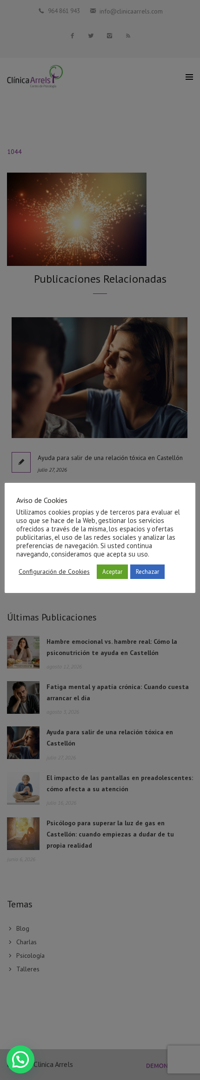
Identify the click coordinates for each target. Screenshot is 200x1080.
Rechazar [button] (147, 572)
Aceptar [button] (112, 572)
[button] (20, 1059)
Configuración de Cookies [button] (54, 571)
